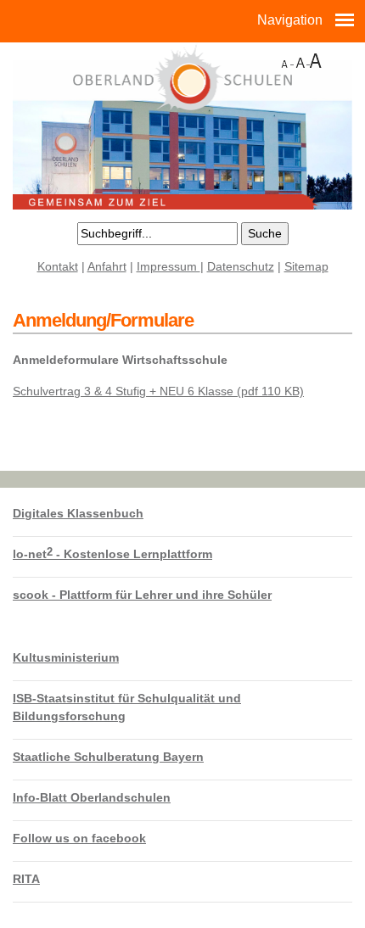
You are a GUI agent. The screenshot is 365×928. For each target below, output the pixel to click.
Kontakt (57, 266)
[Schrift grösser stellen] (316, 59)
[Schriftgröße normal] (302, 59)
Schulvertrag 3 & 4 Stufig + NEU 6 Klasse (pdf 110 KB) (158, 391)
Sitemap (306, 266)
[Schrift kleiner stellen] (286, 59)
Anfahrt (106, 266)
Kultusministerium (66, 657)
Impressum (168, 266)
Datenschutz (240, 266)
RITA (26, 879)
